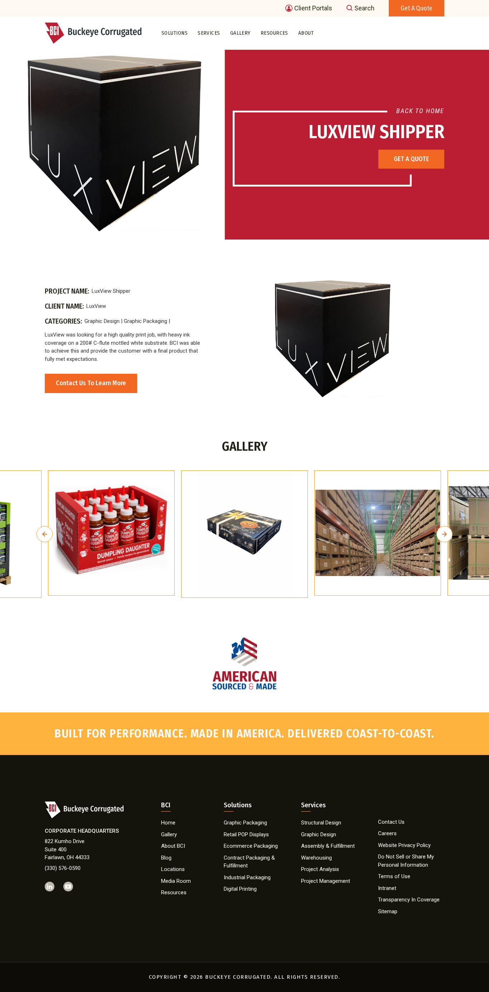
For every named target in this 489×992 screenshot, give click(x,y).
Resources (274, 33)
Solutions (174, 33)
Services (209, 33)
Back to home (420, 111)
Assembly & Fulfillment (328, 846)
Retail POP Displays (246, 834)
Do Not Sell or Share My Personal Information (406, 860)
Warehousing (316, 858)
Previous (45, 534)
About (306, 33)
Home (168, 822)
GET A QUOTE (411, 159)
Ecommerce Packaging (251, 846)
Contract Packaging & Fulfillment (249, 862)
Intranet (387, 888)
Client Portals (313, 8)
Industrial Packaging (247, 877)
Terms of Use (394, 876)
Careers (387, 833)
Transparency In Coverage (409, 899)
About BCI (173, 846)
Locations (173, 869)
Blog (166, 858)
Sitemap (387, 911)
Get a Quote (416, 8)
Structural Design (321, 822)
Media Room (176, 881)
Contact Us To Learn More (91, 383)
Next (444, 534)
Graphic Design (318, 834)
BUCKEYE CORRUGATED (238, 977)
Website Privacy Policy (404, 845)
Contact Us (391, 822)
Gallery (240, 33)
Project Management (325, 881)
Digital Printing (240, 889)
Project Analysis (320, 869)
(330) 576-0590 (63, 868)
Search (364, 8)
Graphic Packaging (245, 822)
